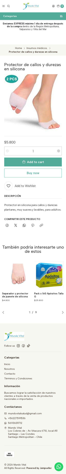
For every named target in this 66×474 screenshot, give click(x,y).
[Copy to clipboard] (41, 225)
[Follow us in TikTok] (28, 346)
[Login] (53, 6)
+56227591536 (17, 418)
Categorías (10, 16)
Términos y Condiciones (18, 378)
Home (18, 48)
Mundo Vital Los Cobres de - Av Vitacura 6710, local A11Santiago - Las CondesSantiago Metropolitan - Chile (32, 432)
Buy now (33, 173)
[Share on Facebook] (7, 225)
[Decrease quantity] (7, 151)
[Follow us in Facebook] (23, 346)
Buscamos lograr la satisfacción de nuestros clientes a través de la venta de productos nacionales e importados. (30, 396)
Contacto (9, 373)
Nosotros (9, 368)
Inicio (7, 364)
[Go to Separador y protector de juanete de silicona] (17, 275)
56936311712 (15, 423)
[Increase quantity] (59, 151)
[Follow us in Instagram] (18, 346)
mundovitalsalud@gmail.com (25, 413)
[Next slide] (63, 312)
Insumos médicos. (37, 48)
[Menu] (3, 6)
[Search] (8, 6)
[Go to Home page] (31, 6)
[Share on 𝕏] (16, 225)
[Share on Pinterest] (33, 225)
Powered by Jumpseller (39, 468)
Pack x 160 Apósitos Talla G (48, 295)
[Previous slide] (3, 312)
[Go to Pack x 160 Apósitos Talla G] (49, 275)
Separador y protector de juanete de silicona (15, 295)
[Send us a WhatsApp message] (58, 466)
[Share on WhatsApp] (24, 225)
